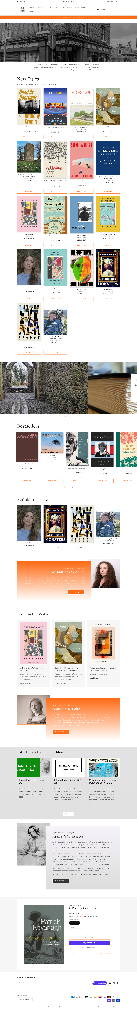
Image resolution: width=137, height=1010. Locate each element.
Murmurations (52, 455)
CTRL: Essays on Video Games (55, 128)
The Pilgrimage (29, 234)
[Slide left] (64, 487)
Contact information (71, 1006)
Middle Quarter (81, 235)
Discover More (76, 592)
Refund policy (95, 1006)
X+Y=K (29, 343)
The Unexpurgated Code (55, 236)
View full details (105, 954)
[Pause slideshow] (75, 416)
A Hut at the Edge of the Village (77, 468)
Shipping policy (59, 1006)
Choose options (29, 137)
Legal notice (115, 1006)
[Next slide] (70, 416)
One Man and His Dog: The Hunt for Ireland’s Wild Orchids (55, 337)
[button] (33, 7)
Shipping (81, 916)
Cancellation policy (84, 1006)
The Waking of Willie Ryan (107, 234)
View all (69, 814)
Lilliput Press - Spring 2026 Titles (67, 781)
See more (68, 396)
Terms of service (105, 1006)
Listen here (59, 683)
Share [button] (73, 954)
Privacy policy (49, 1006)
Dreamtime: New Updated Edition (102, 469)
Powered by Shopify (37, 1006)
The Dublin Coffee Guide (27, 464)
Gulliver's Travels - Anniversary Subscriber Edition (108, 177)
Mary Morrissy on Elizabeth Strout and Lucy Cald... (102, 781)
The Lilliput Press (27, 1006)
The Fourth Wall (81, 289)
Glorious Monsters (108, 289)
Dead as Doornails (29, 127)
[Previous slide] (62, 416)
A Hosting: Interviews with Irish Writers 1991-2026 (55, 181)
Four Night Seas (108, 127)
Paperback (74, 923)
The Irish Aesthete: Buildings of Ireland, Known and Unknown (29, 175)
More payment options (89, 947)
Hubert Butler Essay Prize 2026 (31, 781)
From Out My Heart (29, 287)
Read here (24, 683)
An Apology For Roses (55, 288)
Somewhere (81, 181)
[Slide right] (73, 487)
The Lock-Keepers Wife (81, 127)
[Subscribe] (49, 983)
